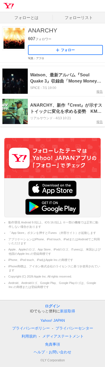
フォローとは (26, 17)
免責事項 (52, 344)
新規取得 (67, 311)
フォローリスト (79, 17)
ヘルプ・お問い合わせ (52, 352)
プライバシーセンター (74, 328)
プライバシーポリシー (31, 328)
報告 (99, 91)
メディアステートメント (63, 336)
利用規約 (29, 336)
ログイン (52, 306)
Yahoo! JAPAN (52, 320)
